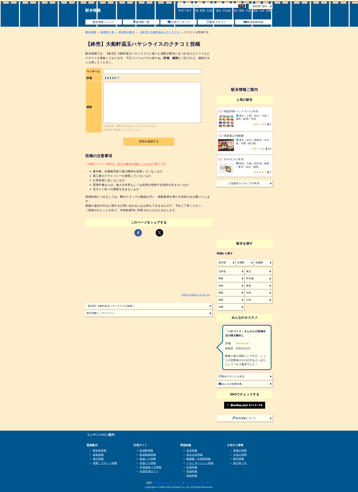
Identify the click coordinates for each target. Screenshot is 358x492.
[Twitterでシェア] (159, 232)
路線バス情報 (148, 458)
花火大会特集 (194, 454)
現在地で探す (260, 6)
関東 (196, 10)
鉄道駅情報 (146, 450)
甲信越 (227, 10)
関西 (202, 10)
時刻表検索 (99, 450)
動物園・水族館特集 (198, 458)
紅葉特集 (191, 467)
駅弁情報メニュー (103, 22)
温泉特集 (191, 475)
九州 (262, 10)
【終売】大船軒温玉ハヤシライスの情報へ (111, 306)
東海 (241, 10)
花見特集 (191, 450)
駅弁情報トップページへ (101, 313)
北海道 (211, 10)
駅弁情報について (246, 418)
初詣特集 (191, 471)
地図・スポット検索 (105, 463)
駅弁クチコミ (218, 22)
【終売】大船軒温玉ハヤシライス (159, 32)
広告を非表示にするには (196, 295)
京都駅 (241, 262)
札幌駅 (259, 262)
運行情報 (98, 458)
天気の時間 (240, 454)
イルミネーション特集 (199, 463)
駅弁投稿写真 (255, 22)
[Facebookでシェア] (138, 232)
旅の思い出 (240, 463)
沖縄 (268, 10)
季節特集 (185, 445)
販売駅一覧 (143, 22)
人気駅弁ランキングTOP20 (243, 183)
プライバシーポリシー (197, 482)
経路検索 (98, 454)
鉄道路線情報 (148, 454)
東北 (219, 10)
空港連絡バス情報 (150, 467)
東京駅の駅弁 (127, 32)
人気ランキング (180, 22)
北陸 (235, 10)
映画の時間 (240, 450)
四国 (255, 10)
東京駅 (222, 262)
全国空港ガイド (149, 471)
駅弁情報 (93, 10)
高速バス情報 (148, 463)
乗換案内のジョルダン (168, 482)
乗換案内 (92, 445)
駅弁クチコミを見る (233, 376)
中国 (248, 10)
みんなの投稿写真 (232, 384)
